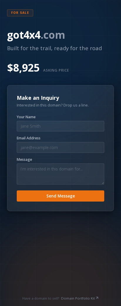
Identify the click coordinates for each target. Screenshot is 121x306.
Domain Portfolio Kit (78, 298)
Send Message (60, 196)
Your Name (26, 117)
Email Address (29, 138)
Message (24, 160)
